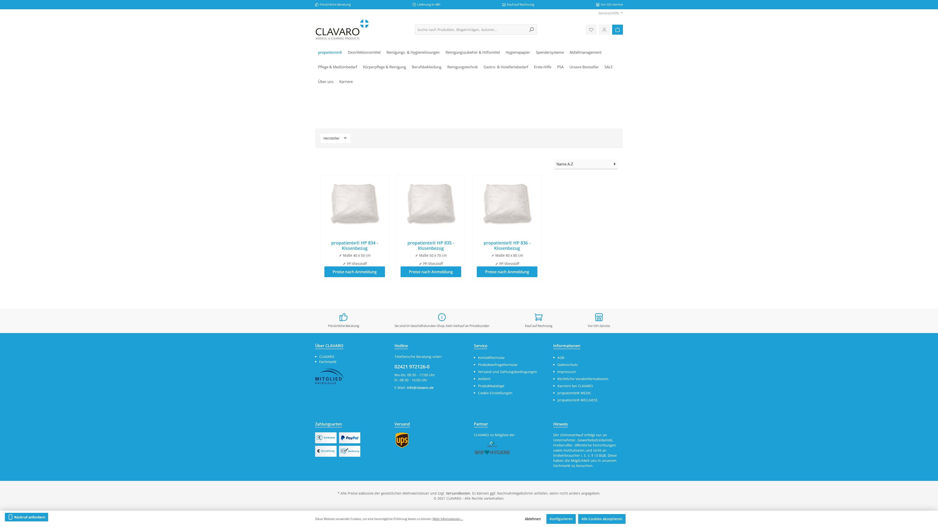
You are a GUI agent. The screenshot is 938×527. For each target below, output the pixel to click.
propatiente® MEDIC (574, 393)
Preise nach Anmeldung (355, 271)
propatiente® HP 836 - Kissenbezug (507, 245)
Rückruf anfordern (29, 517)
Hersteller (332, 138)
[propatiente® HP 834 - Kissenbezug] (354, 203)
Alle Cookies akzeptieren (601, 519)
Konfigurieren (561, 519)
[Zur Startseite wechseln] (342, 29)
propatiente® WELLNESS (577, 400)
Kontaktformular (491, 357)
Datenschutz (567, 364)
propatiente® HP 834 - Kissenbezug (354, 245)
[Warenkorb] (617, 30)
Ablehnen (533, 519)
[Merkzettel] (591, 30)
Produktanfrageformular (498, 364)
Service (480, 345)
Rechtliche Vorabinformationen (582, 378)
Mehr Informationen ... (448, 519)
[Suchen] (531, 30)
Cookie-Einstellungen (495, 393)
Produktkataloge (491, 386)
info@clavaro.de (420, 387)
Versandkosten (458, 493)
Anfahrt (484, 378)
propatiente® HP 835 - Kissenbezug (430, 245)
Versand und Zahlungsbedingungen (507, 371)
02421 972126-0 (411, 366)
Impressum (566, 371)
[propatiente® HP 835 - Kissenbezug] (431, 203)
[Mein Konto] (604, 30)
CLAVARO (326, 356)
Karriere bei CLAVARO (575, 386)
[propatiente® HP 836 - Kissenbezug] (507, 203)
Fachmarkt (327, 361)
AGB (560, 357)
